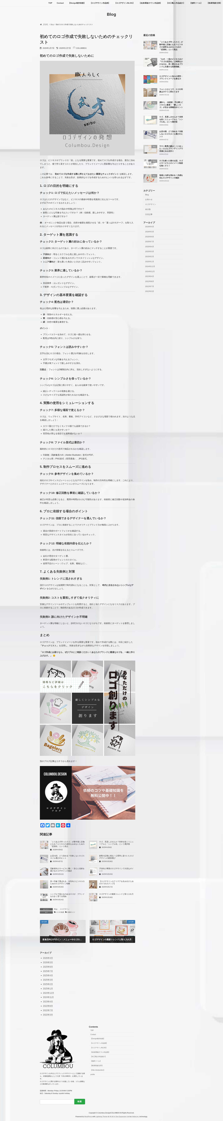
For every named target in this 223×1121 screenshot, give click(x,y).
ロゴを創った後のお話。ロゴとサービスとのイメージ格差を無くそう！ (171, 163)
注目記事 (148, 214)
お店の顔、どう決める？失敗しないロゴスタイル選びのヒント (171, 133)
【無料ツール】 (95, 1061)
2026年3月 (149, 232)
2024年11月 (150, 271)
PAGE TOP (215, 1084)
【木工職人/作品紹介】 (98, 1056)
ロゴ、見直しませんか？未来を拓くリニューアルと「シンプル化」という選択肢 (171, 119)
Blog (55, 909)
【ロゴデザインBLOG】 (98, 1048)
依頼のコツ (71, 912)
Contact (93, 1034)
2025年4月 (149, 246)
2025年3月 (149, 251)
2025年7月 (149, 242)
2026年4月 (149, 227)
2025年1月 (149, 261)
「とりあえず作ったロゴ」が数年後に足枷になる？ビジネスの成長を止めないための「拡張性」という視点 (67, 844)
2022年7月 (149, 286)
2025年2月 (149, 256)
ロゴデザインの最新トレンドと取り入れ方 (116, 894)
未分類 (148, 209)
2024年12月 (150, 266)
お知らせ (148, 199)
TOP (92, 1030)
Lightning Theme (101, 1116)
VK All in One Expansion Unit (119, 1116)
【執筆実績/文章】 (96, 1065)
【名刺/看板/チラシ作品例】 (100, 1052)
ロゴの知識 (60, 912)
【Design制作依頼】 (97, 1039)
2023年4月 (149, 276)
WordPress (88, 1116)
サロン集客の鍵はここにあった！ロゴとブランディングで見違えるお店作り (171, 148)
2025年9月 (149, 236)
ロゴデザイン (64, 909)
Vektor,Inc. (135, 1116)
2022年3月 (149, 291)
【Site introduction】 (97, 1070)
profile (92, 1074)
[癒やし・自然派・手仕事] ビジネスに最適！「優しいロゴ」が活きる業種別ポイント (171, 104)
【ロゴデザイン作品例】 (98, 1043)
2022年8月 (149, 281)
